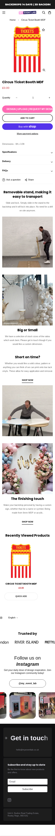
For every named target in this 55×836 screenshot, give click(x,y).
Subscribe (27, 789)
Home (13, 20)
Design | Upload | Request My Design (30, 109)
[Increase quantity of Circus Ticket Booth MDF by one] (49, 97)
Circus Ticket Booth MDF (21, 583)
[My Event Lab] (27, 12)
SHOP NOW (27, 380)
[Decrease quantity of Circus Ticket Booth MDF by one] (16, 97)
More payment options (27, 133)
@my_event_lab (28, 683)
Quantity (6, 97)
